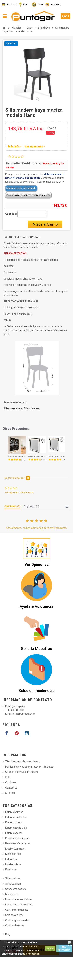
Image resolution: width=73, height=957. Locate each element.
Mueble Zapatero (15, 848)
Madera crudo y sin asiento (21, 188)
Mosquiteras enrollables (18, 899)
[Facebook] (6, 733)
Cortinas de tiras (14, 915)
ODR (7, 777)
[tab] (12, 507)
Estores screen (13, 822)
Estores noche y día (16, 827)
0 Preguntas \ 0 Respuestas (19, 492)
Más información (64, 948)
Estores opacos (14, 833)
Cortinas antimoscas (16, 909)
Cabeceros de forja (16, 889)
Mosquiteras (12, 894)
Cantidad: (11, 214)
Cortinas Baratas (14, 925)
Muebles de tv (13, 864)
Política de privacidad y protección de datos (29, 766)
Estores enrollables (16, 817)
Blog (7, 934)
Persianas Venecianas (17, 843)
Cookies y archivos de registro (21, 771)
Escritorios (11, 869)
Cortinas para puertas (17, 920)
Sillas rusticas (13, 878)
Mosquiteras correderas (18, 904)
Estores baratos (14, 812)
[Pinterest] (17, 733)
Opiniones (10, 782)
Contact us (11, 787)
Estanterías (11, 859)
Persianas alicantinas (17, 838)
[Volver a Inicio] (4, 28)
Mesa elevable (13, 853)
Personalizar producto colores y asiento (28, 195)
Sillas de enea (13, 883)
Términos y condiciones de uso (22, 761)
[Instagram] (27, 733)
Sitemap (10, 792)
